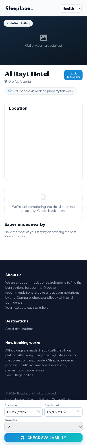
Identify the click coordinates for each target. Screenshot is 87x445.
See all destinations (19, 329)
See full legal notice (19, 375)
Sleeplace (19, 8)
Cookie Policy (62, 399)
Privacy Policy (37, 399)
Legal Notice (14, 399)
